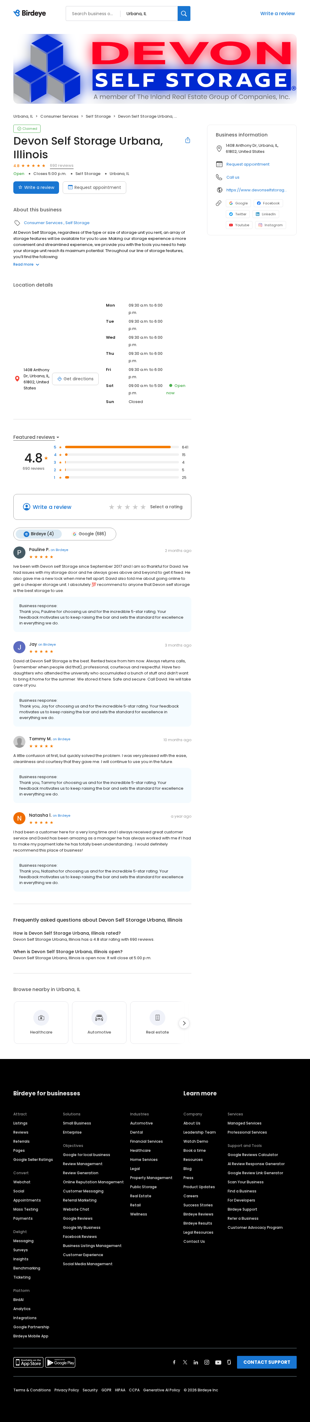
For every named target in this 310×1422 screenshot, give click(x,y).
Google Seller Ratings (33, 1159)
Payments (23, 1218)
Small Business (77, 1123)
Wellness (138, 1214)
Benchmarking (26, 1268)
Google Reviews (78, 1218)
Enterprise (72, 1132)
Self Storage (98, 116)
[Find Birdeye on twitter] (185, 1362)
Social (18, 1191)
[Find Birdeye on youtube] (218, 1362)
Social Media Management (88, 1263)
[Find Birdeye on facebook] (174, 1362)
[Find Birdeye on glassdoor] (229, 1362)
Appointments (27, 1200)
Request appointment (97, 187)
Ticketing (22, 1277)
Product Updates (199, 1186)
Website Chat (76, 1209)
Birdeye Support (242, 1209)
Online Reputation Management (93, 1182)
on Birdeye (59, 549)
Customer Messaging (83, 1191)
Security (90, 1390)
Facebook (271, 203)
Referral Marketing (80, 1200)
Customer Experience (83, 1254)
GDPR (106, 1390)
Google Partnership (31, 1327)
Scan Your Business (246, 1182)
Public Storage (143, 1186)
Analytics (22, 1308)
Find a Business (242, 1191)
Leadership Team (199, 1132)
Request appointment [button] (247, 164)
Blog (187, 1168)
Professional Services (247, 1132)
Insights (20, 1259)
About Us (191, 1123)
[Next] (184, 1023)
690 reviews (62, 165)
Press (188, 1177)
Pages (19, 1150)
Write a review (277, 13)
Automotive (141, 1123)
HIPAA (120, 1390)
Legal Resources (198, 1232)
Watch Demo (195, 1141)
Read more (23, 264)
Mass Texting (25, 1209)
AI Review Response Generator (256, 1163)
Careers (190, 1195)
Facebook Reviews (80, 1236)
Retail (135, 1205)
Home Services (144, 1159)
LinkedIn (269, 214)
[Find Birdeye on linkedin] (195, 1362)
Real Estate (140, 1195)
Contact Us (194, 1241)
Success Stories (198, 1205)
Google (241, 203)
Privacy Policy (66, 1390)
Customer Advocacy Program (255, 1227)
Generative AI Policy (161, 1390)
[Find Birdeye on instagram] (206, 1362)
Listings (20, 1123)
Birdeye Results (197, 1223)
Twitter (240, 214)
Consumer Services (59, 116)
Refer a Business (243, 1218)
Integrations (25, 1317)
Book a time (194, 1150)
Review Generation (80, 1172)
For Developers (241, 1200)
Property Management (151, 1177)
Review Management (83, 1163)
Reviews (20, 1132)
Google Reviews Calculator (253, 1154)
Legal (135, 1168)
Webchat (22, 1182)
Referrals (21, 1141)
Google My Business (82, 1227)
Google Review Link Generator (255, 1172)
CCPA (134, 1390)
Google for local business (86, 1154)
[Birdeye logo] (30, 13)
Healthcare (140, 1150)
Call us (232, 177)
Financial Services (146, 1141)
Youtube (242, 225)
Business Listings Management (92, 1245)
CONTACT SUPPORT (266, 1362)
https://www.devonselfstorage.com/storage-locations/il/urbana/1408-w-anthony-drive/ (257, 190)
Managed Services (245, 1123)
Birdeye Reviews (198, 1214)
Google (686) (92, 534)
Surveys (20, 1249)
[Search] (184, 13)
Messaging (23, 1240)
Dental (136, 1132)
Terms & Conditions (32, 1390)
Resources (193, 1159)
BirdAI (18, 1299)
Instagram (274, 225)
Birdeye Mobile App (30, 1336)
